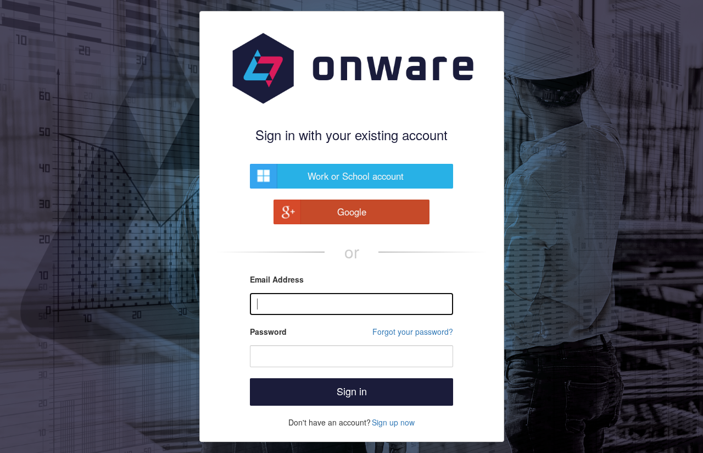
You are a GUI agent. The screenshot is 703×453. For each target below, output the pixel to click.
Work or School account (356, 176)
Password (268, 331)
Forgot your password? (412, 331)
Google (351, 211)
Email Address (277, 279)
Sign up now (393, 422)
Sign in (352, 391)
